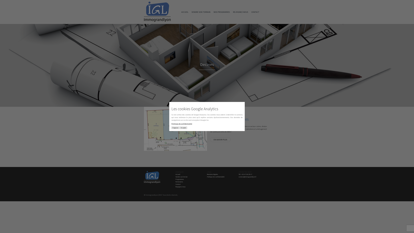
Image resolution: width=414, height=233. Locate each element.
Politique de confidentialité (181, 124)
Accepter (183, 128)
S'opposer (175, 128)
